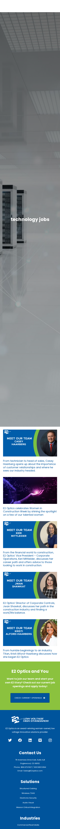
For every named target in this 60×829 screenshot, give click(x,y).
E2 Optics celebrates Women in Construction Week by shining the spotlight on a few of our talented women (30, 511)
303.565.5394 (40, 767)
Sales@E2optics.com (33, 770)
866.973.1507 (26, 767)
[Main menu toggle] (53, 6)
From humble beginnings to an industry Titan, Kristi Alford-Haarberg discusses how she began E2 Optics (30, 654)
